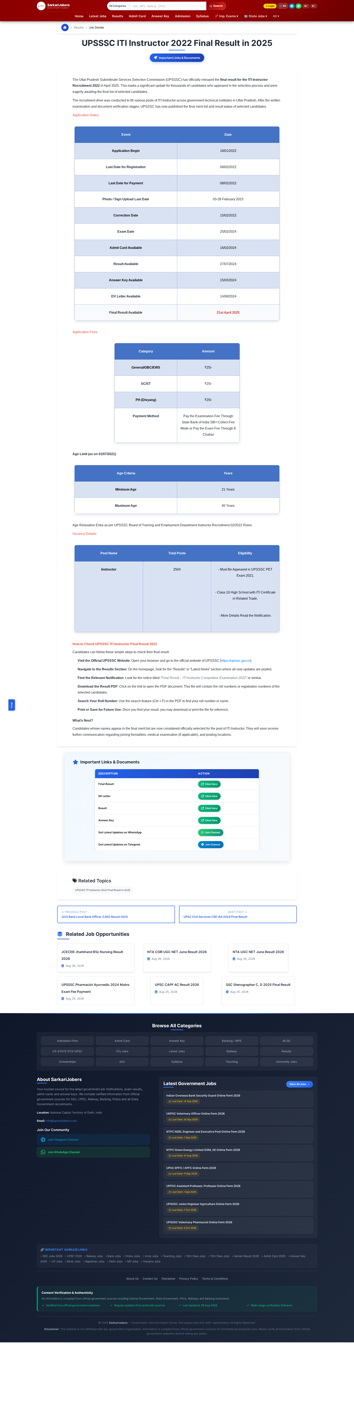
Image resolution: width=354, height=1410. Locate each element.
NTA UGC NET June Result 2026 (258, 952)
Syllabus (202, 16)
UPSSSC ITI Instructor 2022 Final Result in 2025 (102, 890)
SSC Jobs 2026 (52, 1256)
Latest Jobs (97, 16)
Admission (182, 16)
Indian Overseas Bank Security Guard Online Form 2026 (203, 1095)
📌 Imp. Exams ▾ (226, 16)
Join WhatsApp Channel (64, 1152)
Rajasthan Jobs (94, 1261)
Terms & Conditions (215, 1278)
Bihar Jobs (74, 1261)
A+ (305, 6)
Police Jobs (133, 1256)
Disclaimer (168, 1278)
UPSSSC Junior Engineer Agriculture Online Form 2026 (202, 1204)
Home (79, 16)
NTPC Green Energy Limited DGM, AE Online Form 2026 (203, 1149)
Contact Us (150, 1278)
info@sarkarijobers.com (61, 1120)
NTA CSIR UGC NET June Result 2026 (177, 952)
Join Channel (212, 832)
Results (117, 16)
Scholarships (67, 1061)
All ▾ (276, 16)
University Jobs (286, 1061)
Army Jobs (151, 1256)
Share (12, 705)
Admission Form (67, 1040)
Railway (232, 1051)
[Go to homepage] (65, 27)
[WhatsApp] (299, 6)
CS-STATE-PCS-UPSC (67, 1051)
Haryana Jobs (151, 1261)
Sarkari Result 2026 (246, 1256)
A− (313, 6)
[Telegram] (292, 6)
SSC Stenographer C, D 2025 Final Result (258, 985)
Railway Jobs (94, 1256)
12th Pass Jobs (219, 1256)
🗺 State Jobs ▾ (255, 16)
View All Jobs (297, 1084)
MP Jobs (132, 1261)
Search (218, 5)
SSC (122, 1061)
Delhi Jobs (116, 1261)
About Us (132, 1278)
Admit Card (137, 16)
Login (271, 6)
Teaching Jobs (172, 1256)
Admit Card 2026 (274, 1256)
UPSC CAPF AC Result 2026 (177, 985)
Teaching (232, 1061)
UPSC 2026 (74, 1256)
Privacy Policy (188, 1278)
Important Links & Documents (179, 57)
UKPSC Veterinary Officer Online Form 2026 (195, 1113)
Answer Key (160, 16)
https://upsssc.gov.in (235, 660)
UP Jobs (57, 1261)
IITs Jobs (122, 1051)
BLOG (286, 1040)
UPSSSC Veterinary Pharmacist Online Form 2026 (199, 1222)
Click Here (211, 784)
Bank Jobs (114, 1256)
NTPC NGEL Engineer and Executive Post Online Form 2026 (205, 1131)
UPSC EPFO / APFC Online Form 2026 (191, 1168)
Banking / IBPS (232, 1040)
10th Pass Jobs (195, 1256)
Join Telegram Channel (63, 1139)
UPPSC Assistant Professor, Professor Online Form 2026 (203, 1186)
